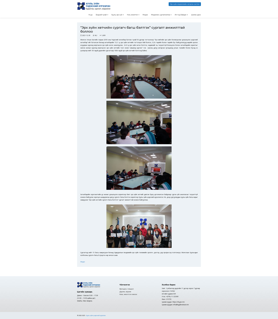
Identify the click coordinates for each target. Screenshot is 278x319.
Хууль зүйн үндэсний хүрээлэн (96, 315)
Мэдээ (145, 15)
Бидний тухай (101, 15)
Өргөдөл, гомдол (126, 289)
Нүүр (91, 15)
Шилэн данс (196, 15)
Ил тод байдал (181, 15)
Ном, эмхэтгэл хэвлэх (128, 294)
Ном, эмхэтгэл (132, 15)
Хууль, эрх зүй (117, 15)
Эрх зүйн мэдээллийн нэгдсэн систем (184, 4)
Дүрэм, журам (125, 292)
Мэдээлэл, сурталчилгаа (160, 15)
